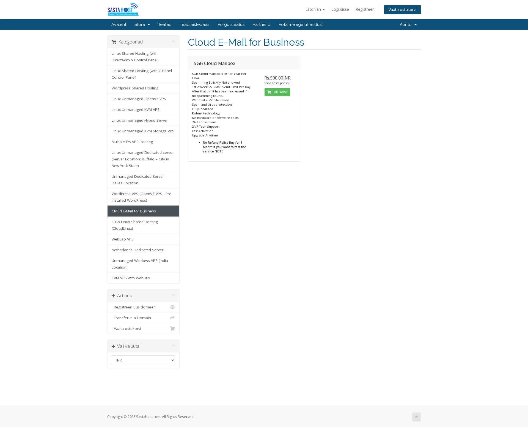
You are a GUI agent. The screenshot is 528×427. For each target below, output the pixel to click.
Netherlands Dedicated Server (137, 249)
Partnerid (261, 24)
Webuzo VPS (123, 239)
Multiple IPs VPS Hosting (132, 141)
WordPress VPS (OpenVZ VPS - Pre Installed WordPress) (141, 197)
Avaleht (118, 24)
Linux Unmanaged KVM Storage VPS (143, 130)
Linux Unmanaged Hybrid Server (140, 120)
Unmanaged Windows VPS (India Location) (140, 264)
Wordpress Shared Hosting (135, 88)
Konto (407, 24)
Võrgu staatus (231, 24)
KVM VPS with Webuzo (131, 277)
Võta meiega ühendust (301, 24)
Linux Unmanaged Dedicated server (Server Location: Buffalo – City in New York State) (143, 159)
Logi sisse (340, 9)
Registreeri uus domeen (134, 307)
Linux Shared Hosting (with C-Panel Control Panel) (142, 74)
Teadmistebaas (194, 24)
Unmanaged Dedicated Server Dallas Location (138, 179)
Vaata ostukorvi (402, 9)
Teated (165, 24)
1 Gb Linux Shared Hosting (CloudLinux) (135, 225)
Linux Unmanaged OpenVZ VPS (139, 98)
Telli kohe (279, 92)
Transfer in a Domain (131, 317)
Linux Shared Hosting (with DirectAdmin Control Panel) (135, 56)
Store (140, 24)
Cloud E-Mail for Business (134, 211)
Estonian (314, 9)
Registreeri (365, 9)
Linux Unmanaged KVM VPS (136, 109)
